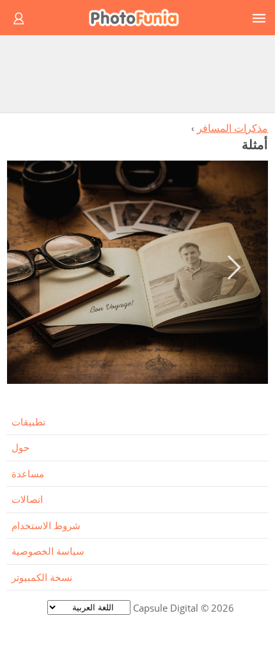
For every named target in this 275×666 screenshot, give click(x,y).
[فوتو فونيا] (139, 17)
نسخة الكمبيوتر (42, 577)
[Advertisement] (137, 74)
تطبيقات (28, 421)
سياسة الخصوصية (48, 550)
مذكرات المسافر (232, 128)
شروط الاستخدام (46, 525)
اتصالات (27, 499)
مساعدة (28, 473)
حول (20, 447)
